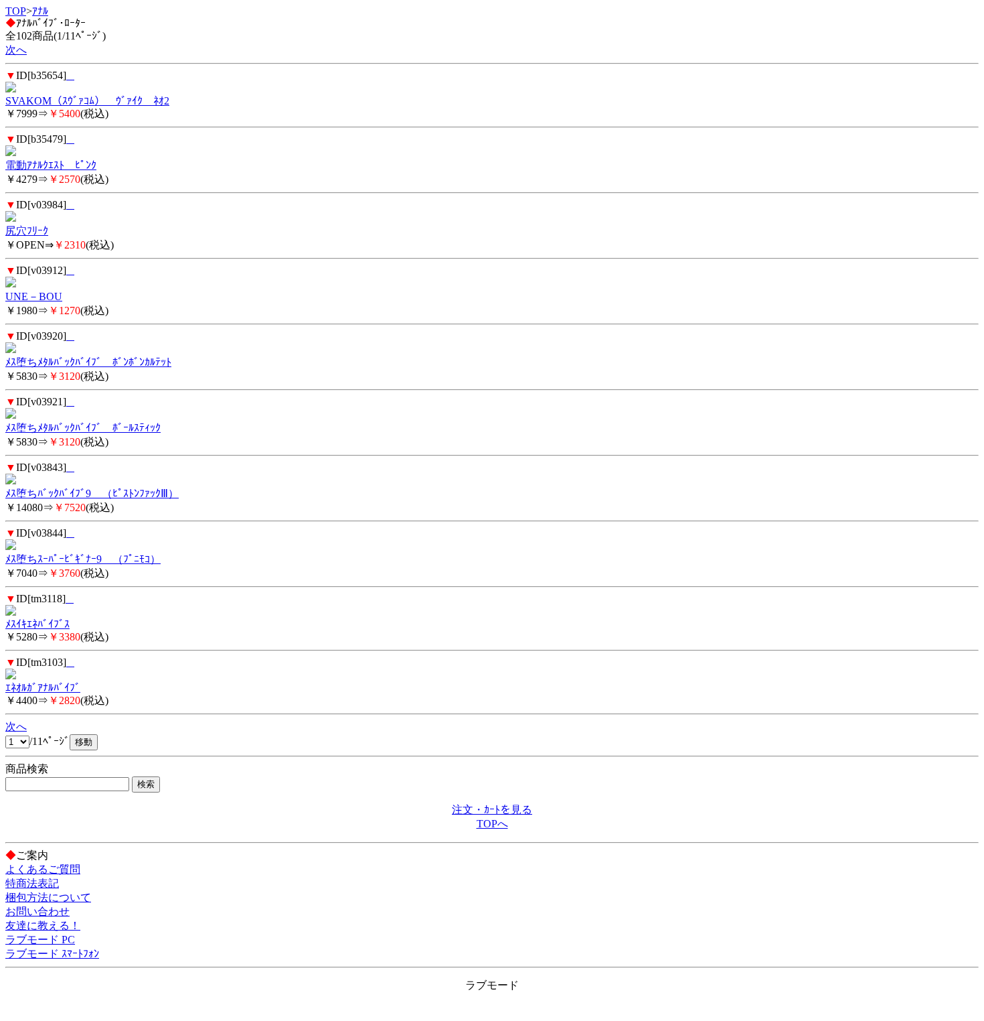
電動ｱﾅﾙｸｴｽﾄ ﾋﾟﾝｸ (50, 165)
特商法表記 (32, 883)
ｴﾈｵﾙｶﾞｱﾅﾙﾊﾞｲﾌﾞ (42, 687)
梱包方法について (48, 897)
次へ (16, 50)
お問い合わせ (37, 911)
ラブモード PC (40, 939)
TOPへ (492, 823)
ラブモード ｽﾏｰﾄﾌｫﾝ (52, 953)
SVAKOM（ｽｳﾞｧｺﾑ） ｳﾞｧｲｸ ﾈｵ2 (87, 101)
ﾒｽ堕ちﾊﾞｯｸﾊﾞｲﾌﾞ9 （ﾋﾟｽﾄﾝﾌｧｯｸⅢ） (92, 493)
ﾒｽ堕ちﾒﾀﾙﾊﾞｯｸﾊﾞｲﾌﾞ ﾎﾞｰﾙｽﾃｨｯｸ (83, 427)
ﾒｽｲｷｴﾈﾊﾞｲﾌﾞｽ (37, 624)
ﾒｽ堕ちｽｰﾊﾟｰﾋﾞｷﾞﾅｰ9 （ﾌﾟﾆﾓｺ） (83, 559)
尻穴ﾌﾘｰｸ (26, 230)
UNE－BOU (33, 296)
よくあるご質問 (42, 869)
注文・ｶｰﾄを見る (492, 809)
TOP (15, 11)
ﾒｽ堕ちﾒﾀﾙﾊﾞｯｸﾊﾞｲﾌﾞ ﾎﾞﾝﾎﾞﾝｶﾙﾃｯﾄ (88, 362)
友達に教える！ (42, 925)
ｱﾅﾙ (40, 11)
